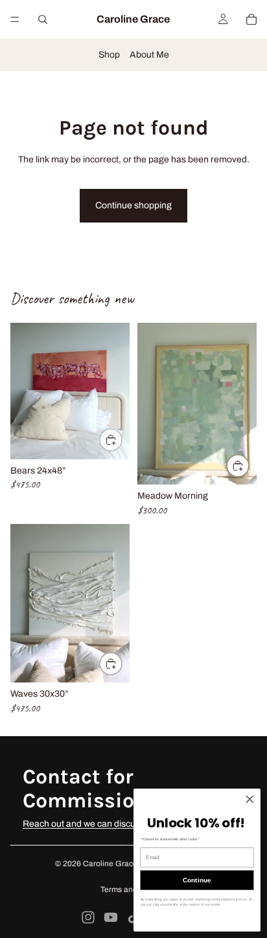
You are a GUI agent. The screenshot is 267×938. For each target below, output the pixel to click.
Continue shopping (133, 205)
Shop (109, 55)
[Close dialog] (250, 799)
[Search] (43, 19)
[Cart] (251, 19)
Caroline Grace (110, 863)
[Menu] (15, 19)
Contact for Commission (85, 789)
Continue (197, 880)
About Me (149, 55)
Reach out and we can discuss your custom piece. (123, 824)
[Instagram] (88, 917)
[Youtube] (111, 917)
